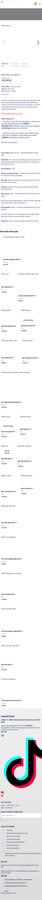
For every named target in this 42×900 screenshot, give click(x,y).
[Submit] (37, 815)
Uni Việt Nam (6, 128)
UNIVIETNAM (7, 716)
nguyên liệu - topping (10, 91)
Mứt (9, 89)
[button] (38, 42)
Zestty (12, 89)
